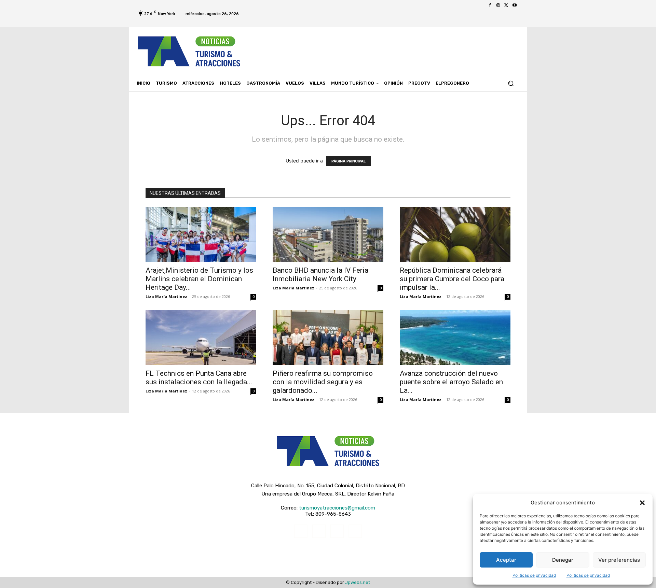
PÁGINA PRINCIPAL (348, 161)
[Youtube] (514, 5)
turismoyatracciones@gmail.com (337, 508)
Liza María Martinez (166, 296)
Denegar (562, 560)
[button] (642, 502)
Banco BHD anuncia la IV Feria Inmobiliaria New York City (320, 274)
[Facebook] (490, 5)
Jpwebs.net (357, 582)
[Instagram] (498, 5)
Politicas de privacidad (534, 575)
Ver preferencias (619, 560)
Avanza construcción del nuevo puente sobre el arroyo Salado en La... (451, 382)
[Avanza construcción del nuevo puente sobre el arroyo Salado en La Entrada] (455, 337)
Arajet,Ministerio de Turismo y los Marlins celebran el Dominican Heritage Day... (199, 278)
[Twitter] (506, 5)
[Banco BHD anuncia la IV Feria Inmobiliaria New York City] (328, 234)
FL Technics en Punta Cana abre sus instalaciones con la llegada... (199, 377)
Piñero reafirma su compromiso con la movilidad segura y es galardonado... (323, 382)
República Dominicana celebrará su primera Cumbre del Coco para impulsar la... (452, 278)
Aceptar (506, 560)
